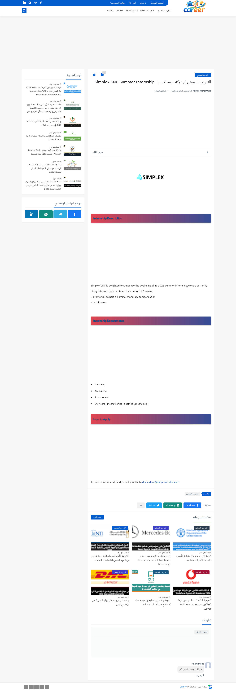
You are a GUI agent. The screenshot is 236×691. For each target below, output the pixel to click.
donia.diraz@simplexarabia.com (160, 482)
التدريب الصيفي (164, 10)
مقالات (110, 10)
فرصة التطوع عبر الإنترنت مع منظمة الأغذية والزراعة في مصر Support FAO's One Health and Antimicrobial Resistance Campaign (43, 91)
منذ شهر (55, 161)
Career (183, 686)
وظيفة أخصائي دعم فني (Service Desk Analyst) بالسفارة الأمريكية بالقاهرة (44, 152)
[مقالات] (26, 687)
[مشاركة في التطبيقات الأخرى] (141, 505)
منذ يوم (56, 178)
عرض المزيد (97, 517)
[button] (192, 505)
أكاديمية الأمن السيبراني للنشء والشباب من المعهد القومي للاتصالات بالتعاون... (110, 558)
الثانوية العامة (132, 10)
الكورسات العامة (147, 10)
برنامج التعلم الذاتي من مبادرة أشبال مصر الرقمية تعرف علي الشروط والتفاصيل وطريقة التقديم (44, 168)
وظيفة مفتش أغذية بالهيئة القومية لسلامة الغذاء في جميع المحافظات (43, 123)
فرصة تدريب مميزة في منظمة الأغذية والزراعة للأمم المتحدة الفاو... (193, 558)
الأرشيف (143, 2)
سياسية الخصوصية (117, 2)
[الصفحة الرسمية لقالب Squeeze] (47, 687)
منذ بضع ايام (204, 552)
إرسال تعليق (201, 632)
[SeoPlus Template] (210, 687)
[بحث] (24, 10)
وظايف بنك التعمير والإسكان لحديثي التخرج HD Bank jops (43, 137)
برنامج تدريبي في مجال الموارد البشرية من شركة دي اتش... (110, 603)
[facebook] (41, 3)
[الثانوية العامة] (36, 687)
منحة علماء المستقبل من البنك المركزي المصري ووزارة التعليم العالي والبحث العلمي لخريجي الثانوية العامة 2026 (43, 185)
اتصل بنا (132, 2)
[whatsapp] (30, 3)
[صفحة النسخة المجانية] (41, 687)
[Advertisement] (118, 44)
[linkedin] (24, 3)
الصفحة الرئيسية (157, 2)
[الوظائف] (31, 687)
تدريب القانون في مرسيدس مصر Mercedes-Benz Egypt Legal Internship (154, 560)
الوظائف (119, 10)
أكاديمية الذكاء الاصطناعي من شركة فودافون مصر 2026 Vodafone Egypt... (194, 605)
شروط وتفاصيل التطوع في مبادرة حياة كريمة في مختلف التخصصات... (152, 603)
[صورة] (72, 88)
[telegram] (35, 3)
